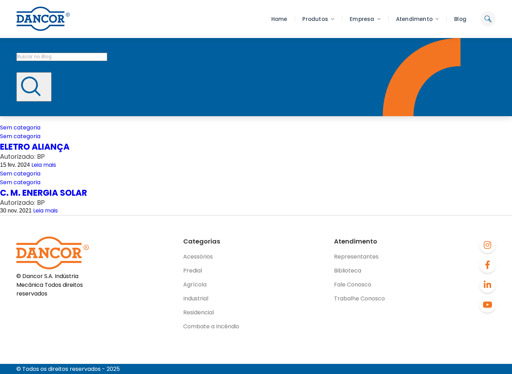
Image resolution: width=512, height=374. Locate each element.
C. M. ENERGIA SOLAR (43, 193)
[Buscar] (34, 87)
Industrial (195, 298)
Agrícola (195, 284)
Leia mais (43, 165)
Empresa (362, 19)
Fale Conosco (352, 284)
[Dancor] (43, 18)
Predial (192, 271)
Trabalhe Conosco (359, 298)
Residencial (198, 312)
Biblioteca (347, 271)
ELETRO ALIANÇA (35, 146)
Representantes (356, 257)
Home (279, 19)
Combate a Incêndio (211, 326)
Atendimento (414, 19)
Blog (460, 19)
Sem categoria (20, 128)
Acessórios (198, 257)
